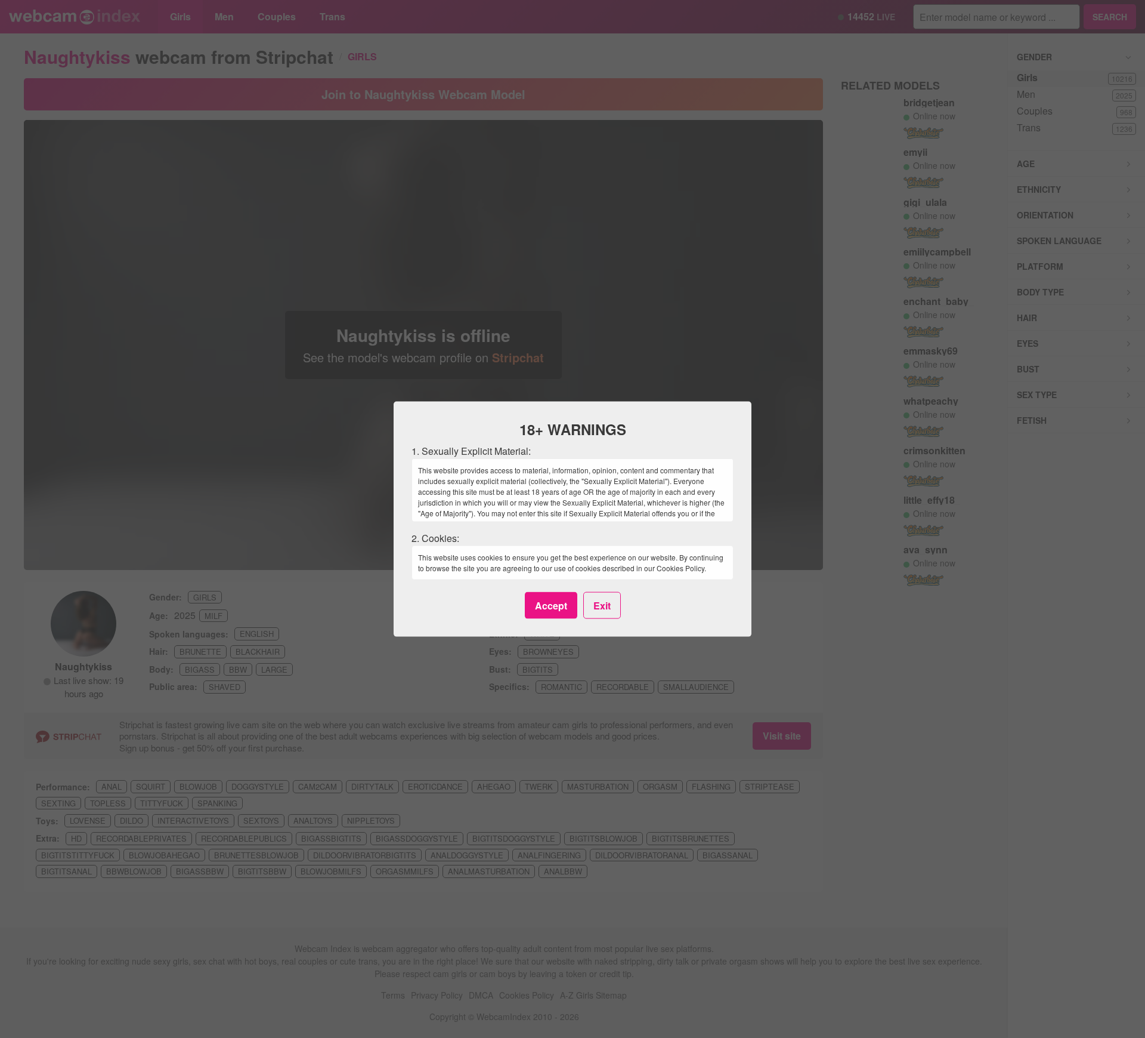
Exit (602, 605)
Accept (551, 605)
